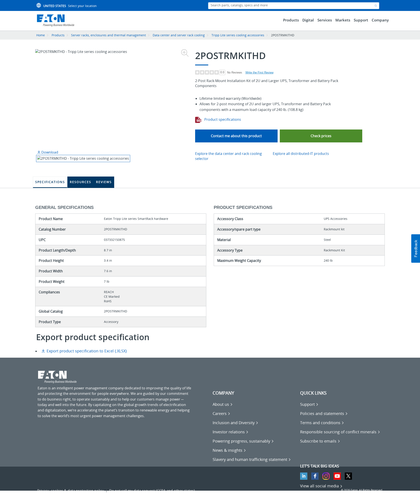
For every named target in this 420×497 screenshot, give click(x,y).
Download (49, 152)
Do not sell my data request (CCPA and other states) (152, 490)
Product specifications (222, 119)
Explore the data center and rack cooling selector (228, 156)
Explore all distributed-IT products (301, 153)
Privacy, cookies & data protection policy (70, 490)
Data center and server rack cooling (179, 35)
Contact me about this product (236, 135)
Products (58, 35)
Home (40, 35)
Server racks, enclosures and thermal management (108, 35)
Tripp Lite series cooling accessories (238, 35)
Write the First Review (259, 72)
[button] (321, 136)
